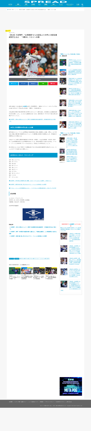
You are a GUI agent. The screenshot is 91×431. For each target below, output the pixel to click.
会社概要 (10, 401)
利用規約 (41, 401)
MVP (26, 258)
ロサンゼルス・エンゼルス (39, 258)
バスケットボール (69, 5)
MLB (22, 258)
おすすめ (10, 5)
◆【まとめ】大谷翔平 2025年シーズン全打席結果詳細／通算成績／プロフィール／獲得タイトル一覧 (71, 229)
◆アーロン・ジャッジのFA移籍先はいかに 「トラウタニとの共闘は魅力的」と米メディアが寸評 (32, 188)
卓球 (53, 5)
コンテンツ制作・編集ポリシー (20, 401)
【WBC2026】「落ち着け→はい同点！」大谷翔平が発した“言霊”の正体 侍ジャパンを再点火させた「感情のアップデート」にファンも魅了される (72, 142)
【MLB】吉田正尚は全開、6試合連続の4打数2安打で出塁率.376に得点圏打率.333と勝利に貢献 (71, 152)
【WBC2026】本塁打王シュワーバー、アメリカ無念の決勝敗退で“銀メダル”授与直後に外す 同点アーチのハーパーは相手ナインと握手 (75, 124)
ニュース (12, 258)
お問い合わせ (69, 401)
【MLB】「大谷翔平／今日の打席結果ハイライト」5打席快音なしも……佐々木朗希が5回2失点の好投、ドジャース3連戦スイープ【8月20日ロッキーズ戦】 (71, 286)
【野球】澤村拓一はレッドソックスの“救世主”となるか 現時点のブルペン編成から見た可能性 (71, 159)
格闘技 (46, 5)
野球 (26, 5)
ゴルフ (39, 5)
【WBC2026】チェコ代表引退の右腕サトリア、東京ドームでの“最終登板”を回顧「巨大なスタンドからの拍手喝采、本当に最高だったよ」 (75, 81)
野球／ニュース (65, 54)
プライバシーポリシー (49, 401)
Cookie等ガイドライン (60, 401)
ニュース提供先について (33, 401)
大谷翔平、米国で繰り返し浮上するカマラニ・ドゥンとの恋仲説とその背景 (28, 236)
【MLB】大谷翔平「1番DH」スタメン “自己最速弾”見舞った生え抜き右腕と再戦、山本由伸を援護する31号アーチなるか (75, 261)
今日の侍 (17, 258)
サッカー (61, 5)
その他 (77, 5)
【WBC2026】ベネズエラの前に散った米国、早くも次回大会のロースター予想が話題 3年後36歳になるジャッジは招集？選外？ (75, 103)
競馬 (18, 5)
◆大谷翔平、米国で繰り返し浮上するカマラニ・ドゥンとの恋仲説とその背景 (27, 184)
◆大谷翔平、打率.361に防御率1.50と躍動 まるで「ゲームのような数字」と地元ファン (30, 180)
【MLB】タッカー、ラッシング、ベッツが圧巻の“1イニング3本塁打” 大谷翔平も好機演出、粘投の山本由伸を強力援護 (74, 62)
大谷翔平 (33, 5)
